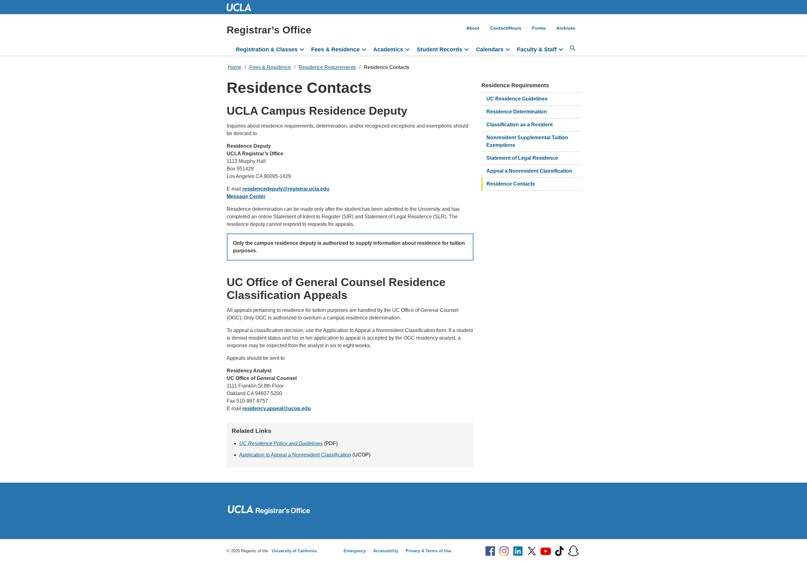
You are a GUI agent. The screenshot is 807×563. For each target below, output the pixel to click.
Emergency (355, 551)
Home (234, 67)
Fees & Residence (335, 49)
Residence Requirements (327, 67)
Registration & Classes (267, 49)
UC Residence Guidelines (517, 98)
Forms (539, 28)
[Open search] (572, 48)
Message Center (246, 196)
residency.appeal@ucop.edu (276, 408)
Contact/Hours (505, 28)
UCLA (242, 7)
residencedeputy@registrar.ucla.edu (285, 189)
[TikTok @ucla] (559, 551)
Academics (388, 49)
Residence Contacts (386, 67)
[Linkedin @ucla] (518, 551)
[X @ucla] (532, 551)
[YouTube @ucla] (546, 551)
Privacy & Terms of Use (428, 551)
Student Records (439, 49)
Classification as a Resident (519, 124)
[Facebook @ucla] (490, 551)
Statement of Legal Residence (522, 158)
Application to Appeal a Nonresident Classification (295, 454)
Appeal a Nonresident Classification (529, 171)
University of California (294, 551)
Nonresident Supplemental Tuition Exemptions (527, 141)
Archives (565, 28)
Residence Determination (516, 111)
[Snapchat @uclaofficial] (573, 551)
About (472, 28)
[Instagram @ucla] (504, 551)
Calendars (489, 49)
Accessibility (385, 551)
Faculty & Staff (537, 49)
